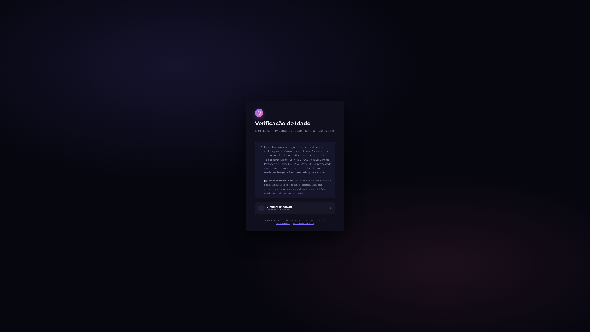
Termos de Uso (283, 223)
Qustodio (298, 193)
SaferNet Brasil (284, 193)
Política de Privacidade (303, 223)
